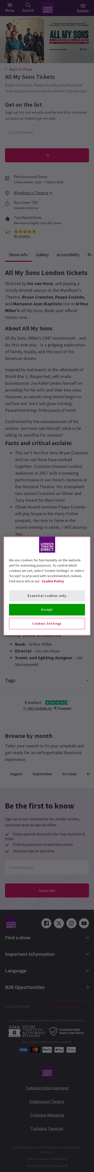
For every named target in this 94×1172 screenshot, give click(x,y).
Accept (47, 609)
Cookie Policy (53, 581)
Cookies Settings (47, 623)
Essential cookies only (47, 595)
